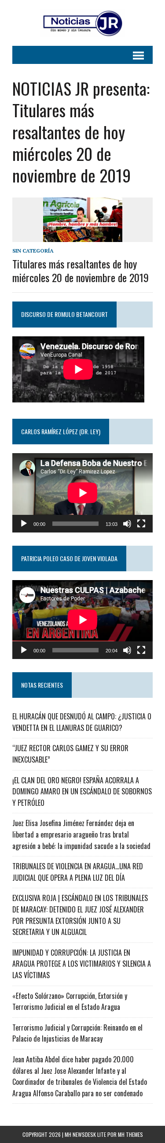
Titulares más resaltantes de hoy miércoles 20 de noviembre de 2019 (80, 270)
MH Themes (130, 1134)
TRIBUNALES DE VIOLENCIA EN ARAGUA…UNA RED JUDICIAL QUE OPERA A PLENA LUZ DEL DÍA (77, 872)
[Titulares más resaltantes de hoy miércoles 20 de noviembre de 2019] (82, 236)
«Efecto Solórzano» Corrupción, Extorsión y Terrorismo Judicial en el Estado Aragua (69, 1001)
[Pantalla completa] (141, 523)
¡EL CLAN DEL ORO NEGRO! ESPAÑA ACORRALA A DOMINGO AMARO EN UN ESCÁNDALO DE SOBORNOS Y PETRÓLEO (82, 791)
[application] (82, 492)
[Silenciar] (127, 523)
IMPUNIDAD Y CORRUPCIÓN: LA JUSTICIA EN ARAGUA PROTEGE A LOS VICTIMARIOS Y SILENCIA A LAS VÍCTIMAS (81, 963)
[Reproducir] (23, 523)
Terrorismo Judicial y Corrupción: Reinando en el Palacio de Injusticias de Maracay (77, 1033)
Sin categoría (33, 250)
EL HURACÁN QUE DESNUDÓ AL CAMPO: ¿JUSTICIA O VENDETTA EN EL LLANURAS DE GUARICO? (81, 722)
